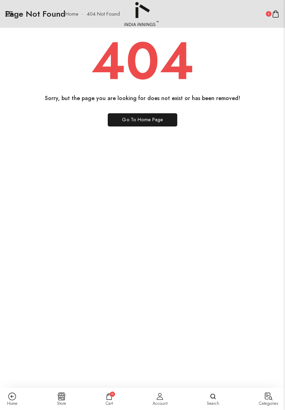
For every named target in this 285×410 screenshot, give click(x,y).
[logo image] (140, 13)
